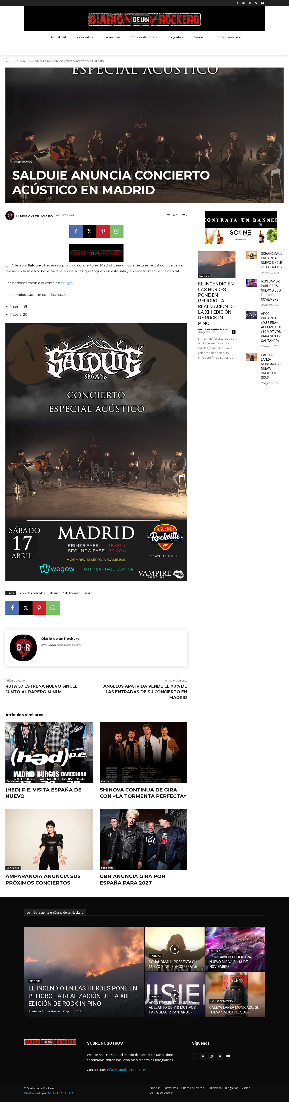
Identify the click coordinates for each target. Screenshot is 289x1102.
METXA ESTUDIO (60, 1093)
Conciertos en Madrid (32, 593)
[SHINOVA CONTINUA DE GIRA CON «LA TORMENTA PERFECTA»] (143, 752)
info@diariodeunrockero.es (127, 1069)
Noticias (204, 276)
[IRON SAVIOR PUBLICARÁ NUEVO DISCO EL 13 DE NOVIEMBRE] (252, 283)
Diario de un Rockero (36, 215)
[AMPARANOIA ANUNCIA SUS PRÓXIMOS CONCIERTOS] (49, 839)
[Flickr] (203, 1056)
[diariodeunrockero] (144, 19)
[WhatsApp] (117, 231)
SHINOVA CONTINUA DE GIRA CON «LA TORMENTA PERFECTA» (143, 793)
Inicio (8, 61)
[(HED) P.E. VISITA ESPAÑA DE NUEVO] (49, 752)
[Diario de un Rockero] (10, 215)
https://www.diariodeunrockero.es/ (61, 645)
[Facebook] (237, 3)
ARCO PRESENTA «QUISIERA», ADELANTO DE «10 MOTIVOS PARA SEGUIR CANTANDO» (271, 327)
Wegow (67, 283)
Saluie (88, 593)
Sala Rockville (71, 593)
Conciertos (24, 61)
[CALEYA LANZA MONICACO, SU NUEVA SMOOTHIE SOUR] (252, 357)
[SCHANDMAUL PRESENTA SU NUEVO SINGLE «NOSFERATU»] (252, 255)
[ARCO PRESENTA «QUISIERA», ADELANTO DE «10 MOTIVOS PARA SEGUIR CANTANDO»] (252, 315)
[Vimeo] (256, 3)
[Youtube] (262, 3)
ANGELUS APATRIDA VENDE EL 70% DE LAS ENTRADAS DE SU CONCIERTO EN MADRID (145, 692)
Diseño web (32, 1093)
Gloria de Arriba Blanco (213, 329)
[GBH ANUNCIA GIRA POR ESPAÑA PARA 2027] (143, 839)
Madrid (54, 593)
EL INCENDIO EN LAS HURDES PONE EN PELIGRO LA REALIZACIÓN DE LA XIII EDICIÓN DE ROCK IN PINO (216, 303)
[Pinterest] (103, 231)
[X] (250, 3)
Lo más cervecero (222, 1001)
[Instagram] (243, 3)
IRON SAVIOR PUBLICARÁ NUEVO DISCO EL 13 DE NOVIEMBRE (271, 290)
